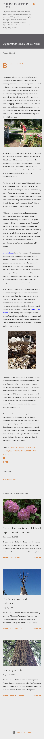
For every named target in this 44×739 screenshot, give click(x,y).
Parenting (31, 451)
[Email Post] (4, 459)
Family (5, 451)
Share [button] (5, 462)
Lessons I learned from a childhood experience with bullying (22, 530)
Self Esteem (8, 454)
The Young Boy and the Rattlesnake (16, 601)
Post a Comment (9, 479)
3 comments (15, 628)
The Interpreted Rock (15, 5)
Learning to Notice (13, 670)
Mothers (21, 451)
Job (10, 451)
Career (21, 447)
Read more (36, 557)
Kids (15, 451)
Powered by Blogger (23, 732)
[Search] (34, 4)
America (13, 447)
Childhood (30, 447)
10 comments (16, 557)
